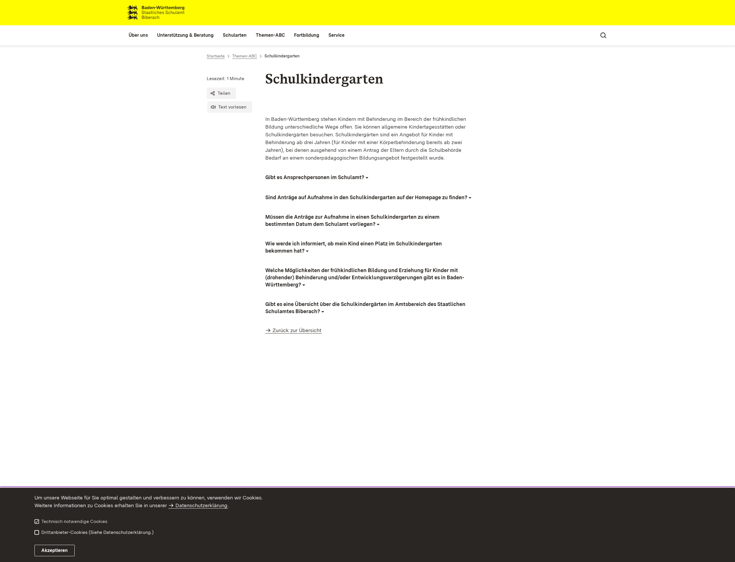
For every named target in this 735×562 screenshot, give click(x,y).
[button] (221, 93)
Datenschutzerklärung (201, 505)
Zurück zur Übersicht (296, 330)
